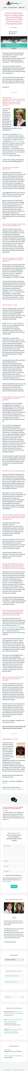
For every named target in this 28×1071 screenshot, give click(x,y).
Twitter (14, 789)
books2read (5, 155)
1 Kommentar (14, 32)
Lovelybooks (19, 789)
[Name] (14, 861)
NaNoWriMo (10, 323)
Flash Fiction (12, 7)
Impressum (7, 1070)
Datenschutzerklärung (18, 1070)
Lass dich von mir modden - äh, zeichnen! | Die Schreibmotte (13, 807)
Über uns (21, 7)
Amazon (4, 783)
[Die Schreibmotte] (14, 3)
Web (3, 789)
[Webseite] (14, 871)
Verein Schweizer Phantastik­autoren (13, 1055)
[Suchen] (21, 996)
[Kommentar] (14, 844)
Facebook (8, 789)
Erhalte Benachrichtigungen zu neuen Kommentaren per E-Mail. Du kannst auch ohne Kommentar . (12, 878)
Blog (5, 7)
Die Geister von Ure (16, 141)
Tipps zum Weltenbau (11, 981)
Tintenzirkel (13, 292)
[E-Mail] (14, 866)
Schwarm (13, 33)
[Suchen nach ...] (12, 997)
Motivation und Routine (12, 976)
